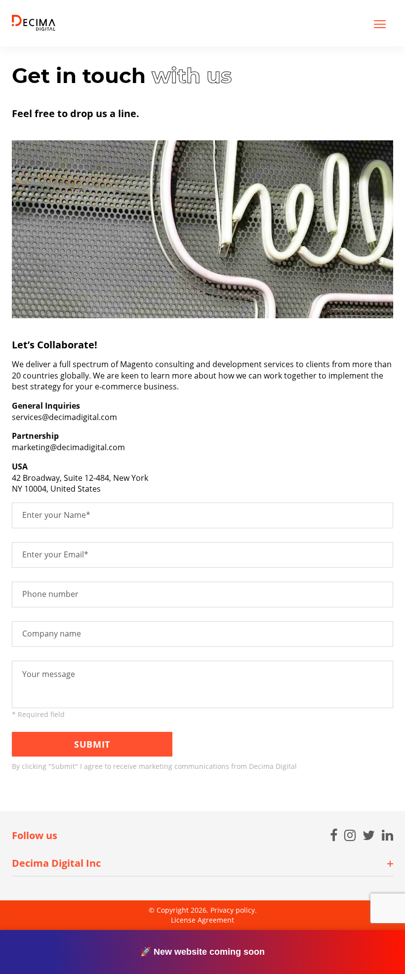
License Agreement (202, 920)
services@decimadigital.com (64, 417)
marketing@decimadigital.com (68, 447)
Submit (92, 744)
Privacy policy (232, 910)
